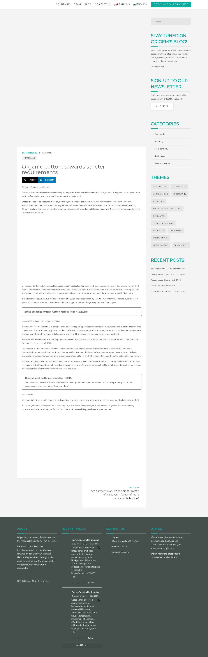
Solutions (63, 4)
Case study (160, 134)
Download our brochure (171, 4)
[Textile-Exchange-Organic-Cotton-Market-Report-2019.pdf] (82, 312)
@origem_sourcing (79, 544)
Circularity (180, 194)
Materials (29, 158)
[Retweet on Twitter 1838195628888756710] (79, 583)
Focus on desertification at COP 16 (166, 280)
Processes (175, 230)
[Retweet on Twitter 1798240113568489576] (79, 638)
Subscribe (162, 106)
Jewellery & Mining (163, 223)
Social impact (160, 238)
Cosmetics (158, 201)
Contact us (103, 4)
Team (77, 4)
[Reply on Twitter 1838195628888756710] (73, 583)
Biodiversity (179, 187)
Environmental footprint (167, 208)
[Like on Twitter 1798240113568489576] (84, 638)
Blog (88, 4)
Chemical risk (160, 194)
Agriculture (160, 187)
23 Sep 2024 (94, 544)
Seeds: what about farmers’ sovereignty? (169, 291)
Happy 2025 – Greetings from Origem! (168, 274)
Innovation (159, 216)
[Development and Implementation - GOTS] (82, 381)
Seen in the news (162, 163)
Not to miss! (160, 156)
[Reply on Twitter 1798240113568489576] (73, 638)
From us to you (161, 148)
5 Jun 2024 (94, 596)
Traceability (180, 245)
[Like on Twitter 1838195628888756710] (84, 583)
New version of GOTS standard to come (168, 269)
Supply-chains (160, 245)
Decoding (47, 153)
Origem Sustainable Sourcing (85, 540)
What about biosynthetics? (163, 285)
